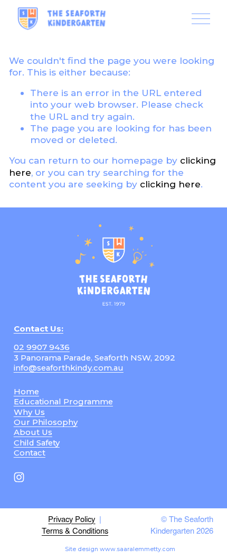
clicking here (170, 184)
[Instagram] (19, 477)
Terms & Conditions (75, 530)
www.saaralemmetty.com (137, 549)
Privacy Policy (71, 519)
